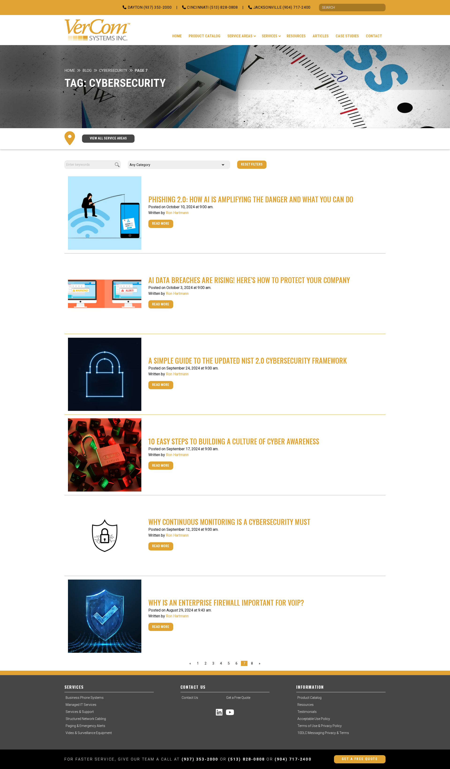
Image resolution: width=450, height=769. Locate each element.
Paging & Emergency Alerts (85, 726)
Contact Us (190, 698)
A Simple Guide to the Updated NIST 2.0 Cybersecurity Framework (247, 360)
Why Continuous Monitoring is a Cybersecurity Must (229, 521)
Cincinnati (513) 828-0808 (212, 7)
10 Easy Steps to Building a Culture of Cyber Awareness (233, 441)
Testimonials (307, 712)
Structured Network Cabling (86, 719)
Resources (305, 705)
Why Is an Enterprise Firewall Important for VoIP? (226, 602)
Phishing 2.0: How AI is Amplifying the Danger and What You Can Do (250, 199)
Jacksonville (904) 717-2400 (281, 7)
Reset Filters (251, 164)
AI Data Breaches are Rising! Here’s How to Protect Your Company (249, 280)
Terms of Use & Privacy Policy (319, 726)
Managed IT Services (81, 705)
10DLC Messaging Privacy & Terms (323, 733)
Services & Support (80, 712)
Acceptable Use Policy (313, 719)
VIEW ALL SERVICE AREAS (108, 138)
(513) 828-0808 (246, 759)
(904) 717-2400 (293, 759)
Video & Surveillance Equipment (89, 733)
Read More (160, 224)
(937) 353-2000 (200, 759)
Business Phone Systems (85, 698)
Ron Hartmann (177, 213)
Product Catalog (309, 698)
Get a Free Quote (238, 698)
